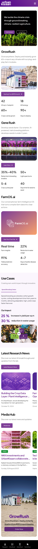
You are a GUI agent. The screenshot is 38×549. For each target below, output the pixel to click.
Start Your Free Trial (9, 239)
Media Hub (7, 425)
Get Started (9, 32)
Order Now (19, 529)
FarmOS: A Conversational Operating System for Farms (15, 395)
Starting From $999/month (12, 94)
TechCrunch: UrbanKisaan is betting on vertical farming (15, 457)
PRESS (4, 451)
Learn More (22, 32)
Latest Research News (10, 367)
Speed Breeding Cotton (9, 289)
